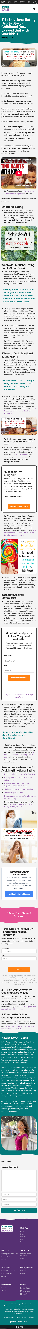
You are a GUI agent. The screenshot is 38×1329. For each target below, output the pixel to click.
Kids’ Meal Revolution (12, 1093)
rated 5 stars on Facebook (15, 1026)
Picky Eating (35, 2)
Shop (22, 1234)
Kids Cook (9, 2)
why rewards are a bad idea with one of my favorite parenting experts (20, 532)
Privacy (24, 1317)
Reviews (23, 1237)
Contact (22, 1242)
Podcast (23, 1271)
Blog (21, 1239)
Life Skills (29, 2)
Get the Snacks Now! (19, 506)
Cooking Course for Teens (25, 1255)
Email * (6, 665)
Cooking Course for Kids (9, 1254)
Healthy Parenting (22, 2)
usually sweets (21, 454)
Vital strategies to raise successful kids (19, 789)
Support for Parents (8, 1271)
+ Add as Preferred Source (19, 894)
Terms (18, 1317)
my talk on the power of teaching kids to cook (19, 754)
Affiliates (31, 1317)
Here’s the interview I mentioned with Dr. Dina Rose (20, 410)
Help (25, 1322)
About (22, 1231)
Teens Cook (15, 2)
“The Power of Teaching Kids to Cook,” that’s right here (18, 805)
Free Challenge (6, 1273)
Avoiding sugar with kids (13, 792)
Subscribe (19, 969)
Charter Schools (16, 1322)
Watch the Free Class (19, 678)
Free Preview (5, 1256)
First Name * (8, 655)
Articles (3, 1259)
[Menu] (34, 8)
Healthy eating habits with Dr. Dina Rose (20, 774)
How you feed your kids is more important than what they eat (16, 784)
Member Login (9, 1317)
